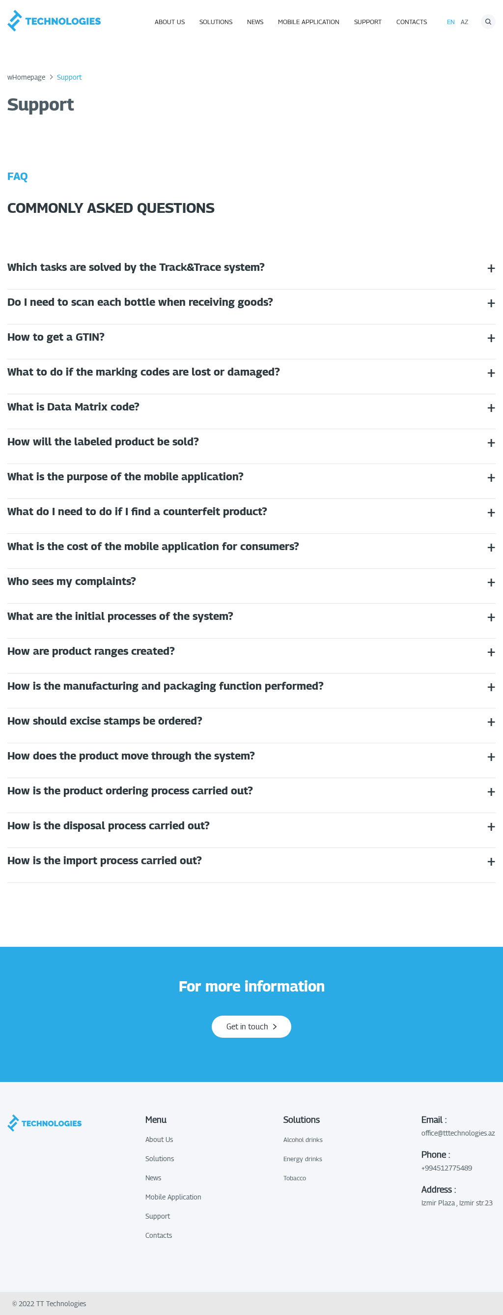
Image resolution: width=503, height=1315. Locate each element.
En (451, 22)
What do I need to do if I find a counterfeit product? (137, 511)
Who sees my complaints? (71, 581)
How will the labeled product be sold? (103, 441)
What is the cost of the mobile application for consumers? (153, 546)
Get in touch (247, 1026)
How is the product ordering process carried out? (130, 790)
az (464, 22)
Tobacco (294, 1178)
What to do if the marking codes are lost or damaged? (143, 371)
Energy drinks (302, 1159)
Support (368, 22)
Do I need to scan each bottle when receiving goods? (140, 301)
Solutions (215, 22)
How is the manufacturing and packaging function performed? (165, 685)
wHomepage (26, 77)
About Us (170, 22)
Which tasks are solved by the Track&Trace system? (136, 267)
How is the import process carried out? (104, 860)
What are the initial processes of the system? (120, 616)
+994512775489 (446, 1168)
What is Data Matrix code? (73, 406)
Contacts (411, 22)
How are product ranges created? (91, 650)
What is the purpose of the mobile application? (125, 476)
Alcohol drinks (303, 1139)
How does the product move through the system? (131, 755)
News (255, 22)
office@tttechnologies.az (458, 1133)
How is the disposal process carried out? (108, 825)
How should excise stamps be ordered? (104, 720)
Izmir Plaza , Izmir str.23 (457, 1202)
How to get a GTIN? (56, 336)
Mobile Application (308, 22)
